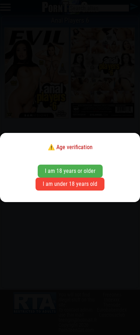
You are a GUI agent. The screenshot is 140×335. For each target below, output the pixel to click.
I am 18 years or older (70, 171)
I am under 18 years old (70, 183)
